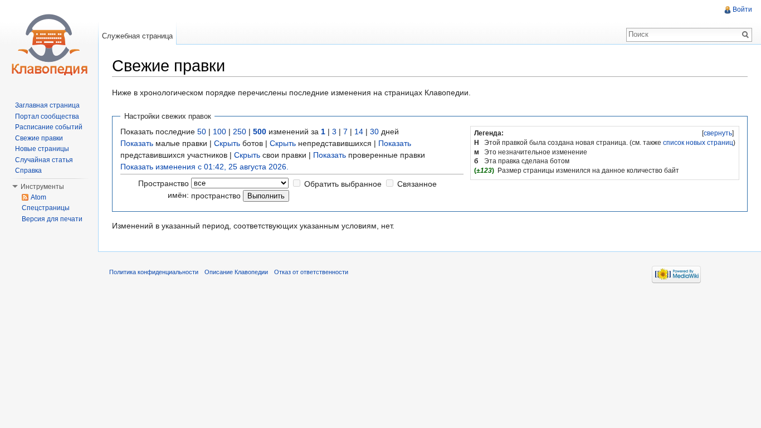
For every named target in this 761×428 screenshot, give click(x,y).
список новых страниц (698, 143)
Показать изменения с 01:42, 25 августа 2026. (204, 166)
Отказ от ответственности (311, 272)
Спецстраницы (46, 208)
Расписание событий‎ (48, 127)
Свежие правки (39, 138)
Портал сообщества (47, 116)
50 (201, 131)
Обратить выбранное (343, 183)
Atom (38, 197)
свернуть (718, 133)
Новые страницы (42, 149)
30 (374, 131)
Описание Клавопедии (236, 272)
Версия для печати (52, 219)
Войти (742, 9)
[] (717, 133)
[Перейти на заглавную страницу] (49, 44)
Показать (136, 143)
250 (239, 131)
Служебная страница (137, 36)
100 (219, 131)
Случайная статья (44, 160)
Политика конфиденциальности (153, 272)
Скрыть (227, 143)
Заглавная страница (47, 105)
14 (358, 131)
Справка (28, 170)
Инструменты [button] (42, 187)
